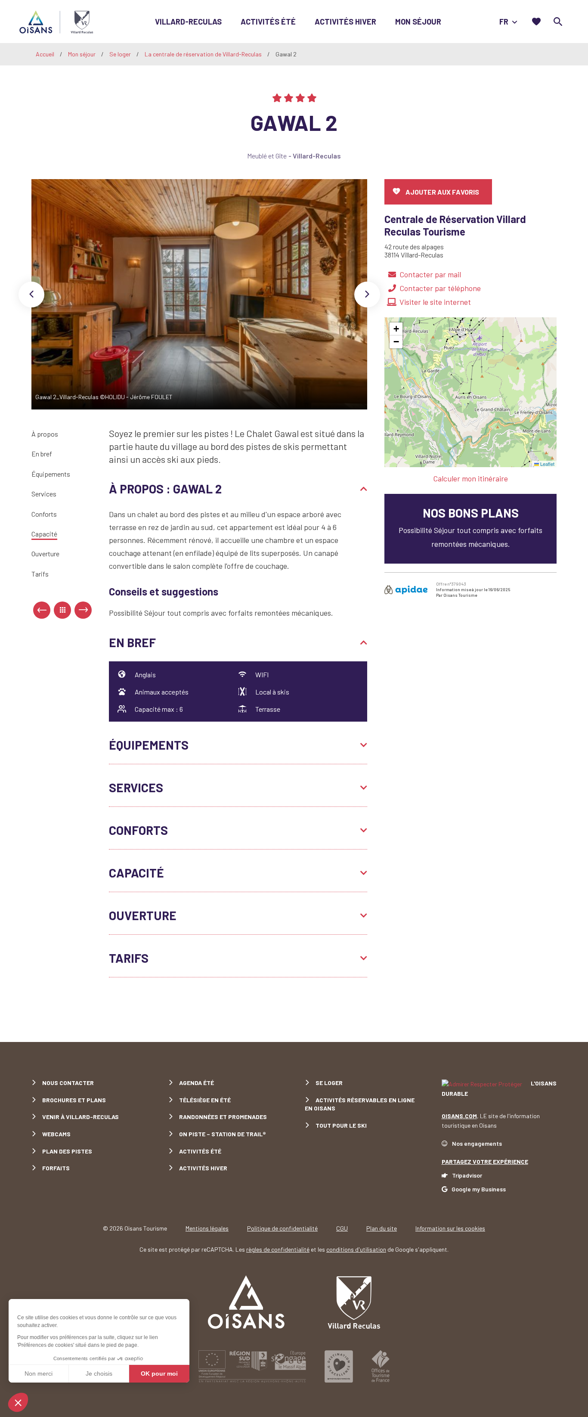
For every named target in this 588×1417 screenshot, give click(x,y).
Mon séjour (418, 21)
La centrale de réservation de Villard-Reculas (204, 54)
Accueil (45, 54)
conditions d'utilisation (356, 1249)
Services (43, 494)
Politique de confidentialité (282, 1228)
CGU (342, 1228)
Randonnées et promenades (223, 1116)
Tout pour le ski (341, 1125)
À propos (44, 434)
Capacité (44, 534)
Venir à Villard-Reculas (80, 1116)
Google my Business (479, 1189)
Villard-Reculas (188, 21)
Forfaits (56, 1168)
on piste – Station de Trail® (222, 1134)
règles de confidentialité (277, 1249)
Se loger (120, 54)
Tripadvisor (467, 1175)
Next (367, 294)
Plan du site (381, 1228)
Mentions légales (207, 1228)
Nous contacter (68, 1082)
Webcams (56, 1134)
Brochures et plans (74, 1100)
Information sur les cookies (450, 1228)
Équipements (50, 474)
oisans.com (459, 1115)
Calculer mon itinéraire (470, 478)
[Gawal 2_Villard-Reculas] (199, 294)
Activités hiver (345, 21)
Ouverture (45, 554)
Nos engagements (477, 1143)
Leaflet (546, 463)
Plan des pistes (67, 1151)
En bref (41, 454)
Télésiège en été (205, 1100)
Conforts (44, 514)
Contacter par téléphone (440, 288)
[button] (396, 328)
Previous (31, 294)
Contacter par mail (430, 274)
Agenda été (196, 1082)
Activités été (268, 21)
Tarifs (40, 574)
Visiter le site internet (435, 302)
